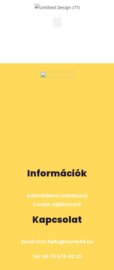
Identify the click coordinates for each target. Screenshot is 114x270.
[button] (57, 22)
